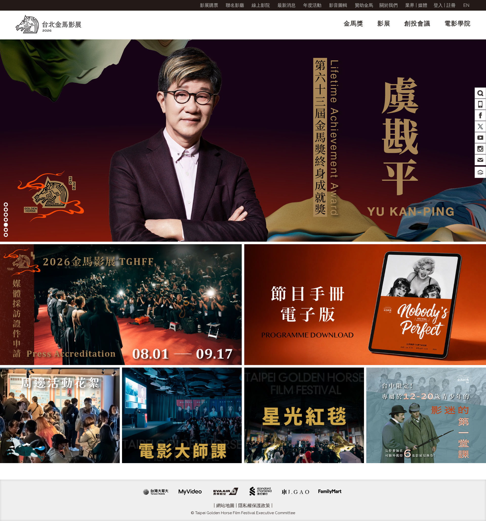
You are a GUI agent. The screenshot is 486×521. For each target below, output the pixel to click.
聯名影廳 (235, 5)
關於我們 (388, 5)
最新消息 (286, 5)
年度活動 (312, 5)
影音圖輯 (338, 5)
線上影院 (261, 5)
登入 (438, 5)
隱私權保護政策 (254, 505)
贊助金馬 (364, 5)
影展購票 (209, 5)
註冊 (451, 5)
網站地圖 (225, 505)
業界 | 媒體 (416, 5)
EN (466, 5)
